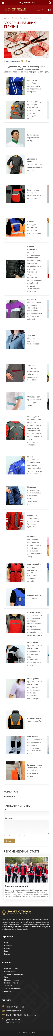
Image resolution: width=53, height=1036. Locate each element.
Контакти (7, 954)
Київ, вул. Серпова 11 (15, 1007)
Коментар (8, 818)
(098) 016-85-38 (13, 1022)
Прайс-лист (8, 945)
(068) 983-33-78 (13, 1019)
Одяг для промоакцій (16, 886)
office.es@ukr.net (13, 1010)
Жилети (7, 977)
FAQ (6, 942)
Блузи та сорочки (11, 969)
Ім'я (6, 809)
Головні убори (10, 971)
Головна (6, 18)
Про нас (7, 948)
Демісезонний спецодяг (14, 974)
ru (42, 9)
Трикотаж (8, 985)
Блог (6, 951)
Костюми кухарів (11, 983)
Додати (9, 841)
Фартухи (7, 991)
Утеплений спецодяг (12, 988)
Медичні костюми (11, 980)
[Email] (49, 10)
